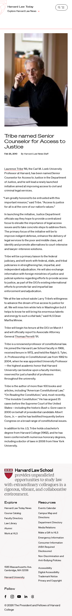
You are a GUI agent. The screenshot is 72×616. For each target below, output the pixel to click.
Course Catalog (12, 513)
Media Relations (47, 527)
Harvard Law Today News (17, 508)
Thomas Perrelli (25, 336)
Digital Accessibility (48, 572)
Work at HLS (11, 533)
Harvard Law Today (21, 6)
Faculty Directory (13, 518)
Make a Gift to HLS (48, 532)
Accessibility (45, 568)
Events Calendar (47, 508)
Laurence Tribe (13, 168)
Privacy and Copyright (50, 580)
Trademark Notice (48, 576)
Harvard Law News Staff (36, 153)
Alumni (8, 528)
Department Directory (50, 522)
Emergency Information (51, 537)
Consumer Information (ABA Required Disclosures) (50, 547)
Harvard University (14, 577)
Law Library (10, 523)
